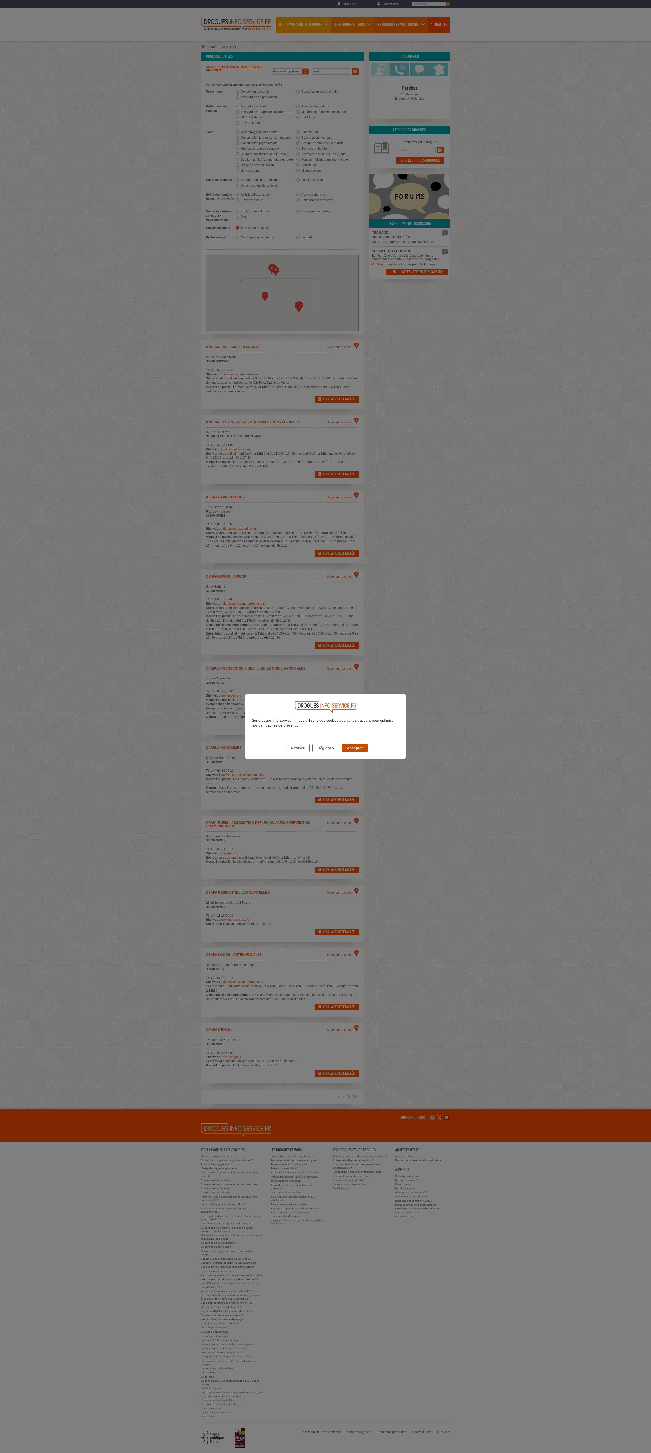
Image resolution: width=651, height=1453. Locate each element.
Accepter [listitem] (355, 748)
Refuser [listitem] (297, 748)
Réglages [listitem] (326, 748)
